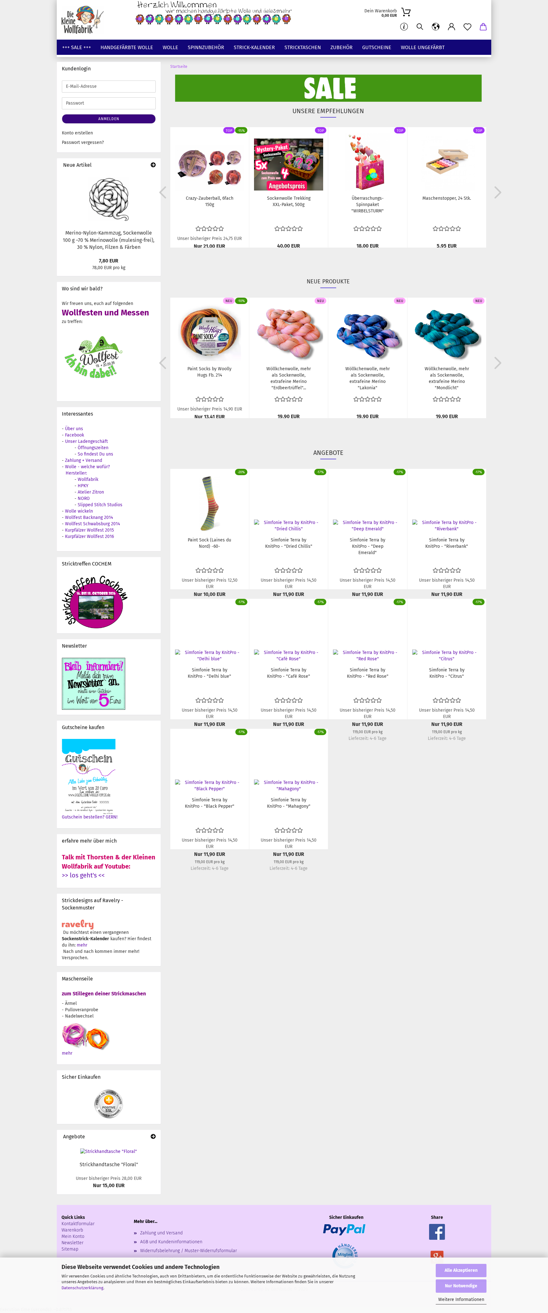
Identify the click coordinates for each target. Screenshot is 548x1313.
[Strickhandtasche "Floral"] (108, 1151)
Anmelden (108, 119)
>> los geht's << (83, 875)
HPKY (83, 485)
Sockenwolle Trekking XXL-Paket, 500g (288, 201)
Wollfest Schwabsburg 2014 (92, 524)
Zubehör (341, 47)
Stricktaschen (302, 47)
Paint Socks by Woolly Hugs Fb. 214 (209, 372)
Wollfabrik (88, 479)
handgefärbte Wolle (127, 47)
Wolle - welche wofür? (87, 466)
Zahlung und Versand (161, 1233)
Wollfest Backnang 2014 (89, 517)
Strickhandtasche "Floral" (109, 1164)
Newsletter (72, 1242)
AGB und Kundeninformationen (171, 1242)
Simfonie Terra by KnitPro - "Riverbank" (446, 543)
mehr (82, 945)
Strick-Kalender (254, 47)
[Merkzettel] (467, 27)
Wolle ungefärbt (423, 47)
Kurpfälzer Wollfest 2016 (89, 536)
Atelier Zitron (91, 492)
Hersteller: (76, 473)
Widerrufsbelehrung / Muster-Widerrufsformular (188, 1250)
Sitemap (70, 1249)
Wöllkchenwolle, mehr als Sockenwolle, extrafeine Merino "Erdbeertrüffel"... (288, 378)
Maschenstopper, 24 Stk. (446, 198)
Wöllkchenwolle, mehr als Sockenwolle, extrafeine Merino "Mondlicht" (447, 378)
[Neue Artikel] (153, 165)
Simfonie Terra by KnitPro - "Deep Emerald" (367, 546)
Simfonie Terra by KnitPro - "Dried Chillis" (288, 543)
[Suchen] (420, 27)
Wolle (170, 47)
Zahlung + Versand (83, 460)
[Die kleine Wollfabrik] (85, 20)
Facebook (74, 435)
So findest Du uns (95, 454)
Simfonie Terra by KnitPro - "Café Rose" (288, 673)
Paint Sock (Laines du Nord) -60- (209, 543)
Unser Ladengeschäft (86, 441)
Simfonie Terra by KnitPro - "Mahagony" (288, 803)
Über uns (74, 428)
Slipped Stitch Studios (100, 505)
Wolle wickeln (79, 511)
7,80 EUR (108, 261)
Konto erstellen (77, 133)
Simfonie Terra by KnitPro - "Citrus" (447, 673)
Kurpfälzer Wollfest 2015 (89, 530)
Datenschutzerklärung (82, 1287)
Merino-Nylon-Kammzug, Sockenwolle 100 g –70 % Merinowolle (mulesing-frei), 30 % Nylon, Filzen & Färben (108, 240)
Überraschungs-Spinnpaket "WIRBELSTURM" (367, 205)
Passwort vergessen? (83, 142)
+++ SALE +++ (76, 47)
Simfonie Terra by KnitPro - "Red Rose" (367, 673)
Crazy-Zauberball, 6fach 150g (209, 201)
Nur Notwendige (461, 1286)
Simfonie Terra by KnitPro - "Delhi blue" (209, 673)
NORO (84, 498)
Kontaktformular (78, 1223)
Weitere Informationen (461, 1299)
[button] (436, 27)
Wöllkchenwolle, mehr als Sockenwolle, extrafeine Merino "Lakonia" (367, 378)
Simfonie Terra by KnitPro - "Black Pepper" (209, 803)
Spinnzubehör (206, 47)
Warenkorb (72, 1230)
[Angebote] (153, 1137)
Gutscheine (376, 47)
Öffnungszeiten (93, 447)
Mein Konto (73, 1236)
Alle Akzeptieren (461, 1270)
